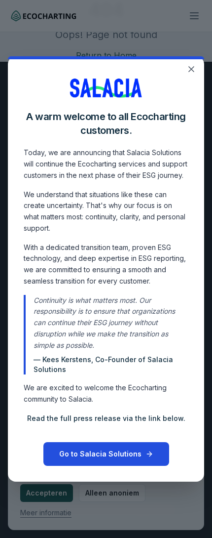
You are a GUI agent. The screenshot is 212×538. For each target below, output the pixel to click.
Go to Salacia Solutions (100, 454)
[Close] (191, 69)
